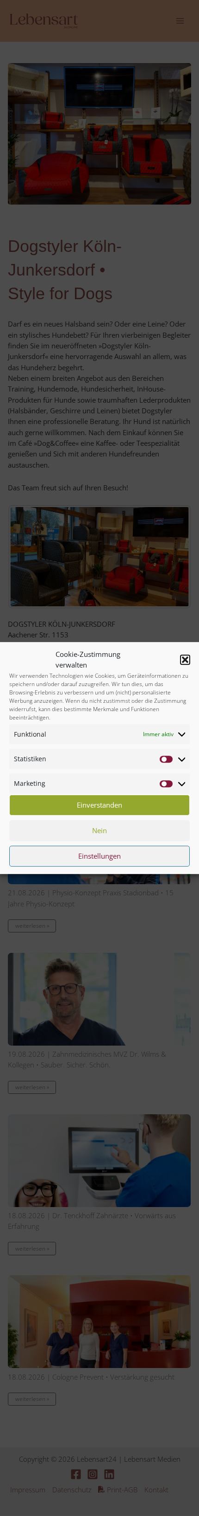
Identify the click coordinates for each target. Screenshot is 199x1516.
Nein (99, 830)
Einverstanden (99, 804)
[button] (185, 659)
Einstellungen (99, 856)
